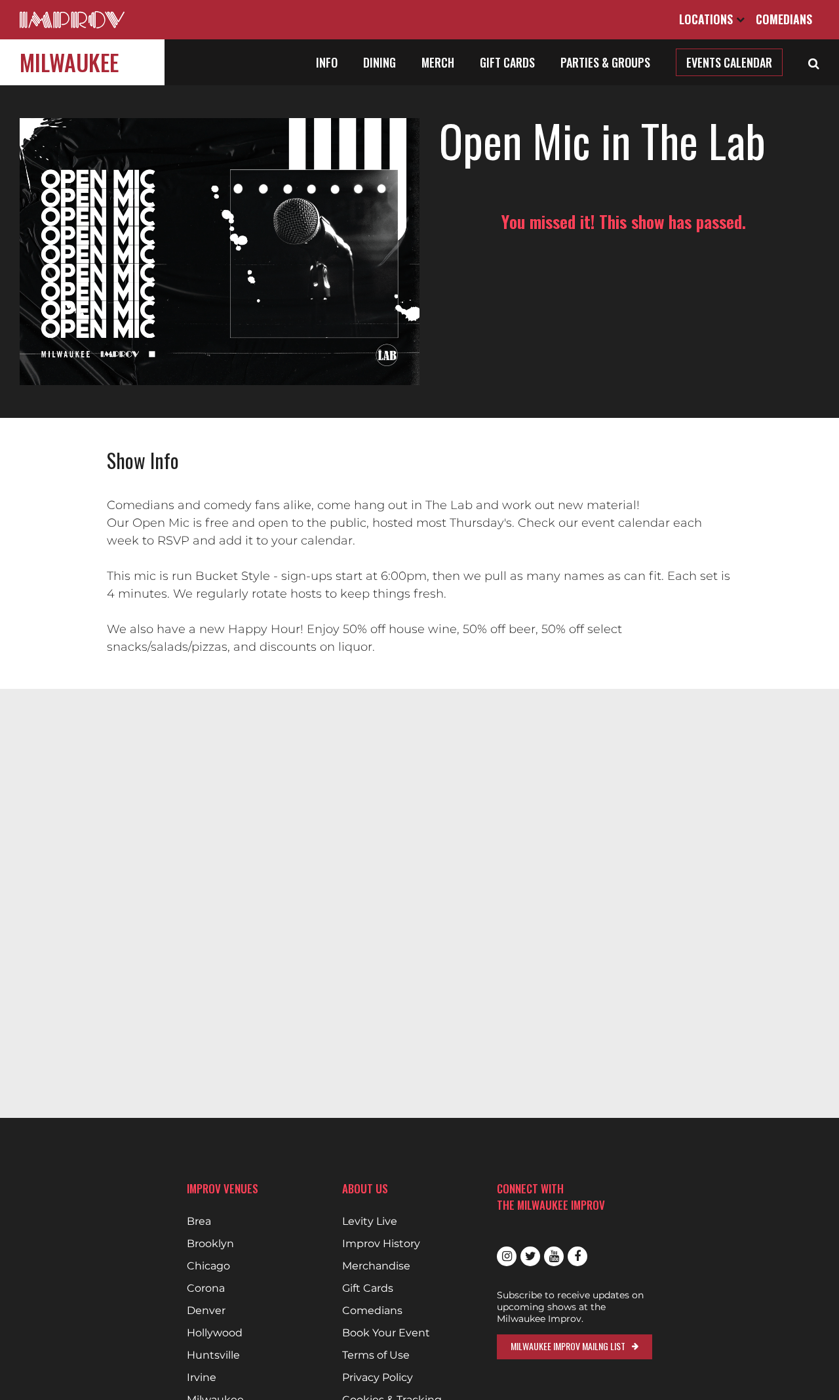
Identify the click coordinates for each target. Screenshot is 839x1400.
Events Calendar (729, 62)
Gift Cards (507, 62)
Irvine (201, 1377)
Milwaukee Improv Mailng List (568, 1346)
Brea (199, 1221)
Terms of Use (376, 1355)
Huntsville (213, 1355)
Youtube (554, 1256)
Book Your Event (386, 1333)
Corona (206, 1288)
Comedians (784, 19)
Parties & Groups (605, 62)
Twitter (530, 1256)
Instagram (507, 1256)
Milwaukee (69, 62)
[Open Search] (813, 62)
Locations (707, 19)
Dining (379, 62)
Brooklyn (210, 1244)
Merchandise (376, 1266)
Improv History (381, 1244)
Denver (206, 1311)
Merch (437, 62)
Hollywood (215, 1333)
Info (327, 62)
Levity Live (369, 1221)
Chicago (208, 1266)
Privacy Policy (377, 1377)
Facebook (577, 1256)
